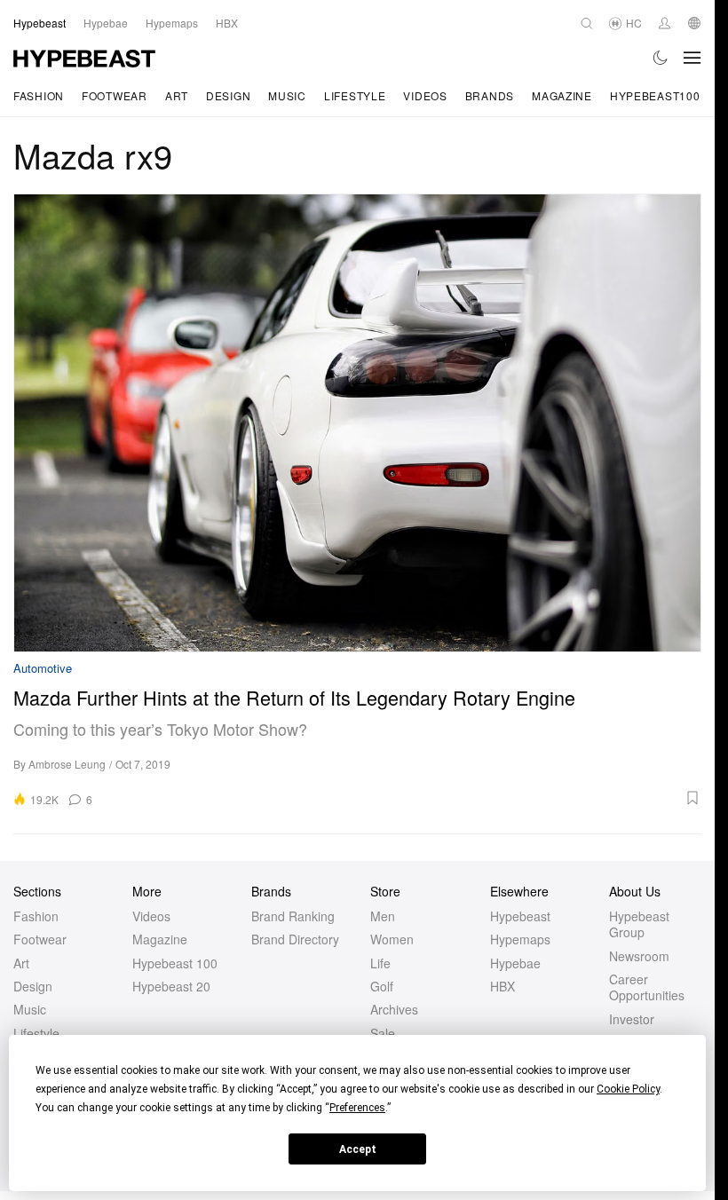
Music (287, 95)
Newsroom (639, 956)
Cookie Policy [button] (628, 1089)
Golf (381, 986)
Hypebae (515, 963)
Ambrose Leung (67, 763)
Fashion (38, 95)
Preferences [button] (357, 1107)
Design (228, 95)
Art (176, 95)
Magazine (562, 95)
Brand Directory (295, 939)
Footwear (114, 95)
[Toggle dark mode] (661, 58)
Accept (357, 1149)
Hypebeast (520, 916)
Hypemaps (520, 939)
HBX (502, 986)
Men (382, 916)
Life (380, 963)
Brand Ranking (293, 916)
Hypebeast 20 (171, 986)
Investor (631, 1019)
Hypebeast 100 (175, 963)
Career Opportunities (646, 987)
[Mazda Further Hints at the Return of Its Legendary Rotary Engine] (357, 422)
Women (392, 939)
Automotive (42, 668)
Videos (425, 95)
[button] (402, 798)
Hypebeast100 (655, 95)
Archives (394, 1009)
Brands (489, 95)
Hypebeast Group (639, 924)
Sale (382, 1033)
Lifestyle (354, 95)
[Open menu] (692, 58)
